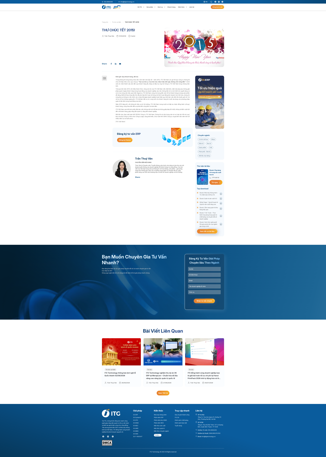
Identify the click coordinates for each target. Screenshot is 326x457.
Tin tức (149, 369)
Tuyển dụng (178, 425)
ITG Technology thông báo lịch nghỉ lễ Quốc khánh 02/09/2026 (120, 374)
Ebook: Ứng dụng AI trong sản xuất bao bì (215, 172)
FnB (211, 147)
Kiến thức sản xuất (159, 425)
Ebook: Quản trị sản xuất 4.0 (208, 198)
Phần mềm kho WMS (160, 420)
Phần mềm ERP (159, 417)
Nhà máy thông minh (160, 415)
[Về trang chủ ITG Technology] (111, 413)
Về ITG (139, 7)
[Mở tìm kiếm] (211, 1)
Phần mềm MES (159, 423)
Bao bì (209, 143)
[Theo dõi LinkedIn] (222, 1)
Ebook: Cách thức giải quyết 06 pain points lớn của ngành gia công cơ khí (208, 224)
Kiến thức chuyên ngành (161, 431)
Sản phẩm (150, 7)
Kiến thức (181, 7)
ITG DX (177, 417)
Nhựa (213, 139)
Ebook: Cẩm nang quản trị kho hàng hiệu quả (209, 208)
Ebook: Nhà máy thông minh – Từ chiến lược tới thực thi (209, 194)
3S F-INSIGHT (137, 436)
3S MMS (136, 431)
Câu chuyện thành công (182, 415)
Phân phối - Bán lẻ (204, 151)
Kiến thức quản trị (159, 428)
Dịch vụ (160, 7)
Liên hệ (191, 7)
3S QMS (135, 428)
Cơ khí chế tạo (203, 139)
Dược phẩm (202, 147)
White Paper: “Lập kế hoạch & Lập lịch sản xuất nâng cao (209, 203)
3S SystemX (137, 417)
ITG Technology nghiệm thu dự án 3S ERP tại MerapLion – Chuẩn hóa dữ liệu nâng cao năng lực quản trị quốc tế (162, 375)
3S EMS (135, 434)
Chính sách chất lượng (181, 420)
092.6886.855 (108, 2)
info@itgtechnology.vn (127, 2)
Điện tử (201, 143)
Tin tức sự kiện (116, 22)
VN (206, 2)
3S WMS (136, 423)
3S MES (135, 425)
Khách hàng (171, 7)
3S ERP (135, 415)
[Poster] (209, 102)
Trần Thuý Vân (109, 36)
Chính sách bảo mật (181, 423)
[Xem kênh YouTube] (219, 1)
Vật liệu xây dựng (204, 156)
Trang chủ (105, 22)
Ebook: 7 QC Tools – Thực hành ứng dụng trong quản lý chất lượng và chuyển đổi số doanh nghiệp (208, 216)
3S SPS (135, 420)
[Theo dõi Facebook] (215, 1)
